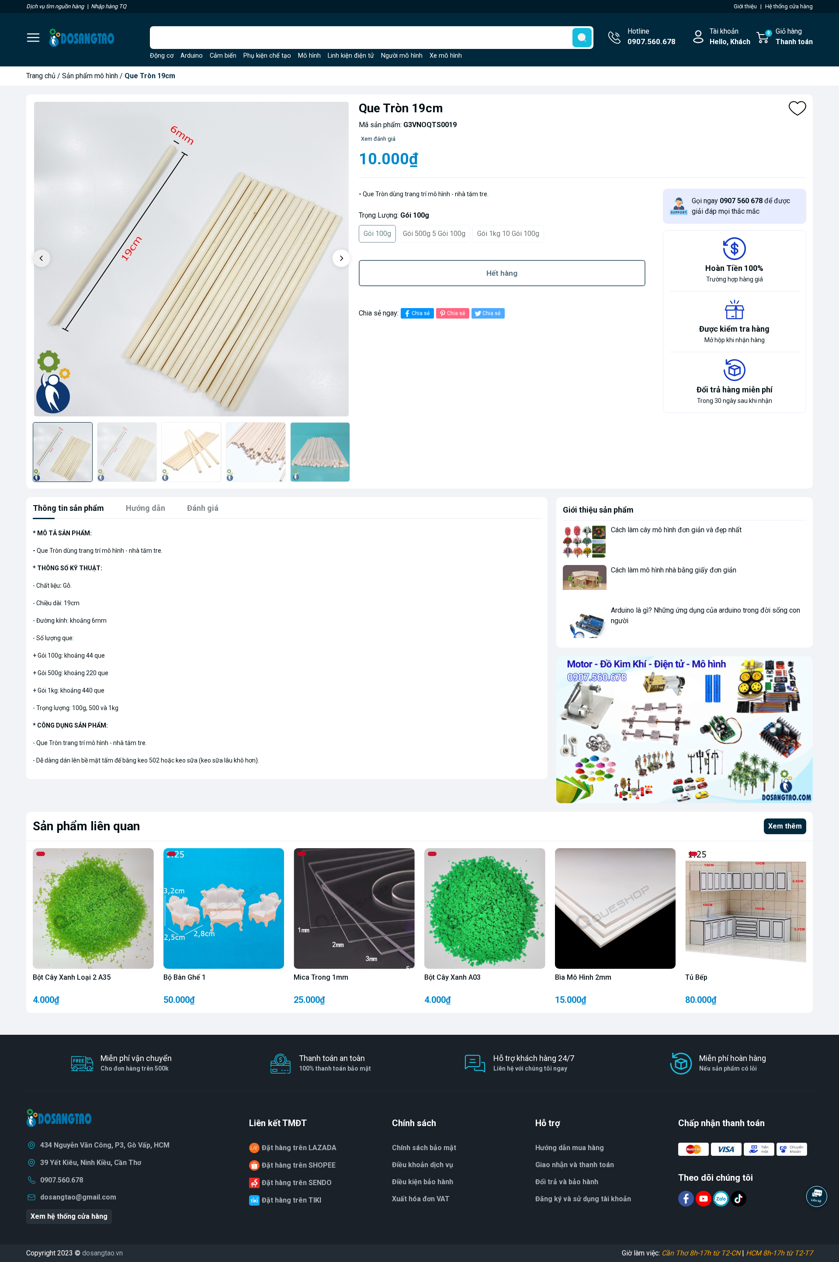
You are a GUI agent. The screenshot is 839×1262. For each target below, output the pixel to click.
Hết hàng (501, 273)
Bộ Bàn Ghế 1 (184, 977)
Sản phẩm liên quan (86, 826)
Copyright (41, 1253)
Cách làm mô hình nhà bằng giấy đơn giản (673, 570)
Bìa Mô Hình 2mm (583, 977)
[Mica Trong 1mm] (354, 908)
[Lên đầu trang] (816, 1220)
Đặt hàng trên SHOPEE (299, 1165)
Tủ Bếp (696, 977)
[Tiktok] (738, 1198)
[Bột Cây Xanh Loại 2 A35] (93, 908)
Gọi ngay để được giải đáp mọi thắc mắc (741, 206)
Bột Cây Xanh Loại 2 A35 (72, 977)
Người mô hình (402, 55)
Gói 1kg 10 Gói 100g (508, 233)
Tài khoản (730, 36)
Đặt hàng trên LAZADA (299, 1148)
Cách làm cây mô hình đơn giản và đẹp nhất (676, 530)
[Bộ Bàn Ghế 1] (223, 908)
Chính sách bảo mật (424, 1148)
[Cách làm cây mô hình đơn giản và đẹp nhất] (585, 541)
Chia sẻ (421, 313)
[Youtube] (704, 1198)
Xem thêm (785, 826)
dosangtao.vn (102, 1253)
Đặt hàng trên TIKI (291, 1200)
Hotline (652, 36)
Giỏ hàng (790, 36)
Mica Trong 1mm (321, 977)
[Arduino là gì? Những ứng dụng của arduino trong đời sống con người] (585, 621)
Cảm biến (223, 55)
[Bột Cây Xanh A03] (484, 908)
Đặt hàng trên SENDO (297, 1183)
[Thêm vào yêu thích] (797, 108)
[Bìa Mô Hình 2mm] (615, 908)
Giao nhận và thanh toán (574, 1165)
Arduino (191, 55)
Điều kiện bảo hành (422, 1182)
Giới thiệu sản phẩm (598, 509)
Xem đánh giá (378, 138)
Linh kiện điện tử (351, 55)
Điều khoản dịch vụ (422, 1165)
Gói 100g (377, 233)
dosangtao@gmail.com (78, 1197)
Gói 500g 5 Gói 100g (434, 233)
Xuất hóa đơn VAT (421, 1199)
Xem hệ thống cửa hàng (69, 1216)
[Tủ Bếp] (745, 908)
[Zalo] (722, 1198)
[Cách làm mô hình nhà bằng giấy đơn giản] (585, 581)
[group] (191, 259)
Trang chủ (40, 76)
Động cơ (161, 55)
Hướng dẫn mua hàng (569, 1148)
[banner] (684, 729)
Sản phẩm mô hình (90, 76)
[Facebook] (687, 1198)
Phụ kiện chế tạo (267, 55)
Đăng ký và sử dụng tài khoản (583, 1199)
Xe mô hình (446, 55)
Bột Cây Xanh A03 (452, 977)
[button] (341, 258)
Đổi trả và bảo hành (566, 1182)
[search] (582, 37)
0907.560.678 (61, 1180)
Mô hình (309, 55)
